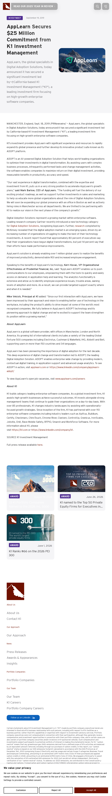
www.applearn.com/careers (70, 379)
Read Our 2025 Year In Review (33, 6)
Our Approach (16, 635)
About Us (13, 613)
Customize (21, 790)
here (39, 445)
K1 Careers (14, 702)
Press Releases (17, 652)
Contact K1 (14, 618)
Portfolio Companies (20, 680)
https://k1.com (20, 430)
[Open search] (97, 6)
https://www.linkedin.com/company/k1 (52, 430)
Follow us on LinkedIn (20, 718)
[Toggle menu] (105, 6)
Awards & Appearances (22, 657)
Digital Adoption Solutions (24, 226)
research (80, 226)
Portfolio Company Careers (25, 708)
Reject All (56, 790)
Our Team (13, 696)
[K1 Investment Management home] (6, 6)
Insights (12, 663)
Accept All (91, 790)
